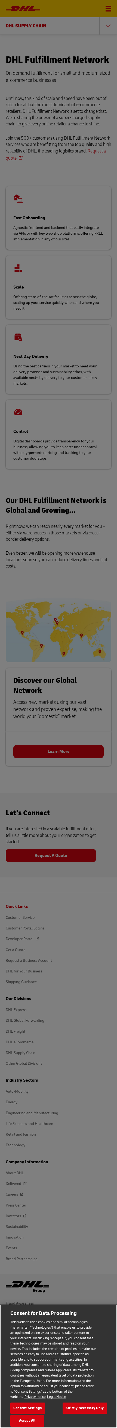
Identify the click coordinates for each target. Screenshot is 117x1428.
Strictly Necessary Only (85, 1408)
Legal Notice (56, 1397)
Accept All (27, 1420)
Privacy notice (35, 1397)
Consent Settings (27, 1408)
